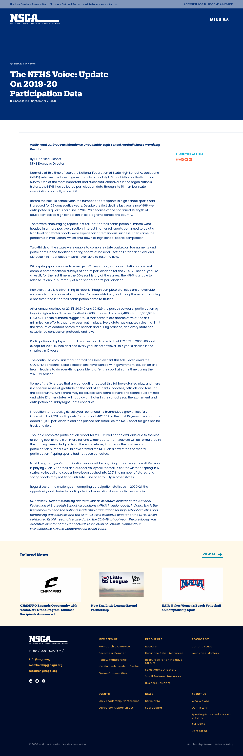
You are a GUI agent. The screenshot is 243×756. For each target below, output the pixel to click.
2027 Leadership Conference (119, 701)
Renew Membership (113, 660)
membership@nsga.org (45, 665)
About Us (199, 694)
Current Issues (202, 646)
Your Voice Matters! (206, 653)
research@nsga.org (43, 670)
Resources (153, 639)
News (149, 694)
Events (104, 694)
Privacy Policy (224, 744)
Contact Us (200, 731)
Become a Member (220, 4)
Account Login (195, 4)
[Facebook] (178, 159)
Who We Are (200, 701)
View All (209, 554)
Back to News (25, 63)
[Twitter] (186, 159)
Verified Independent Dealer (119, 666)
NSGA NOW (153, 701)
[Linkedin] (182, 159)
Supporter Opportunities (116, 708)
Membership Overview (115, 646)
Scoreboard (153, 708)
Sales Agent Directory (160, 670)
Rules (25, 101)
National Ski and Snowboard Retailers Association (83, 4)
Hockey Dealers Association (28, 4)
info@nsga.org (39, 659)
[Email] (190, 159)
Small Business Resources (163, 676)
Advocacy (200, 639)
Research (152, 646)
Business (15, 101)
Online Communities (113, 673)
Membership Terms (199, 744)
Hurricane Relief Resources (164, 653)
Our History (200, 708)
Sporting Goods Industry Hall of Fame (212, 716)
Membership (108, 639)
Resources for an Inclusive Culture (163, 661)
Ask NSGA (198, 724)
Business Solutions (158, 683)
